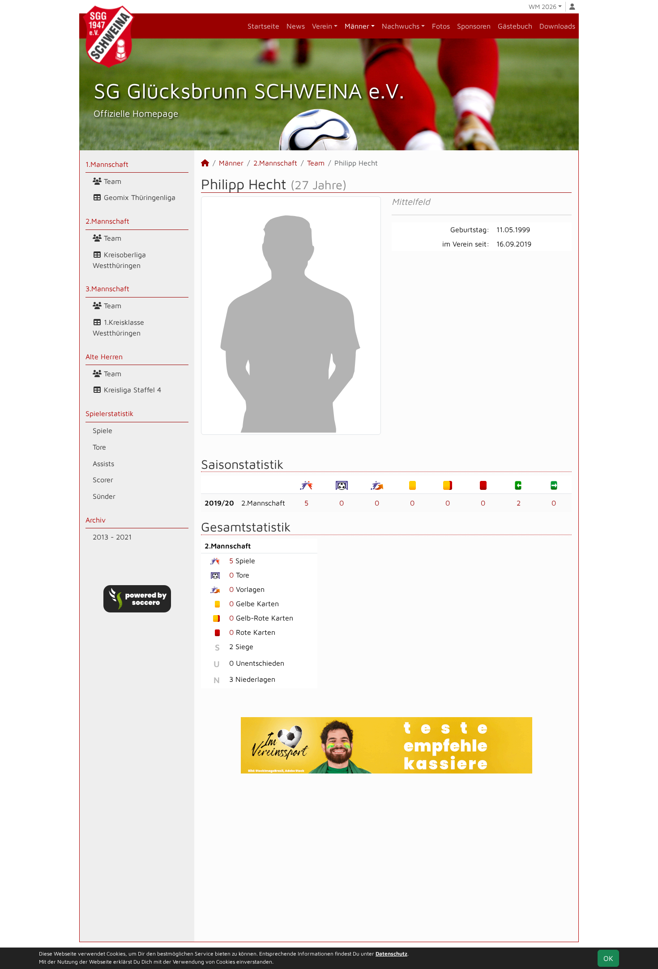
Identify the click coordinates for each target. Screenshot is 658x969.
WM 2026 (542, 6)
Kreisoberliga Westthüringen (119, 260)
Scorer (103, 480)
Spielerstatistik (109, 413)
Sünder (104, 496)
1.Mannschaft (106, 164)
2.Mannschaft (107, 221)
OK (608, 958)
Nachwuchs (400, 26)
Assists (103, 463)
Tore (99, 447)
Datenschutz (391, 953)
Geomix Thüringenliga (138, 197)
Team (111, 181)
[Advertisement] (386, 857)
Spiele (102, 430)
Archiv (95, 520)
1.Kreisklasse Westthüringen (118, 327)
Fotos (441, 26)
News (295, 26)
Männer (357, 26)
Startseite (263, 26)
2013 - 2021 (112, 537)
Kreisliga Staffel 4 (131, 390)
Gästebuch (515, 26)
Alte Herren (104, 357)
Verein (322, 26)
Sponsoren (474, 26)
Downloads (557, 26)
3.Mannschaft (107, 289)
